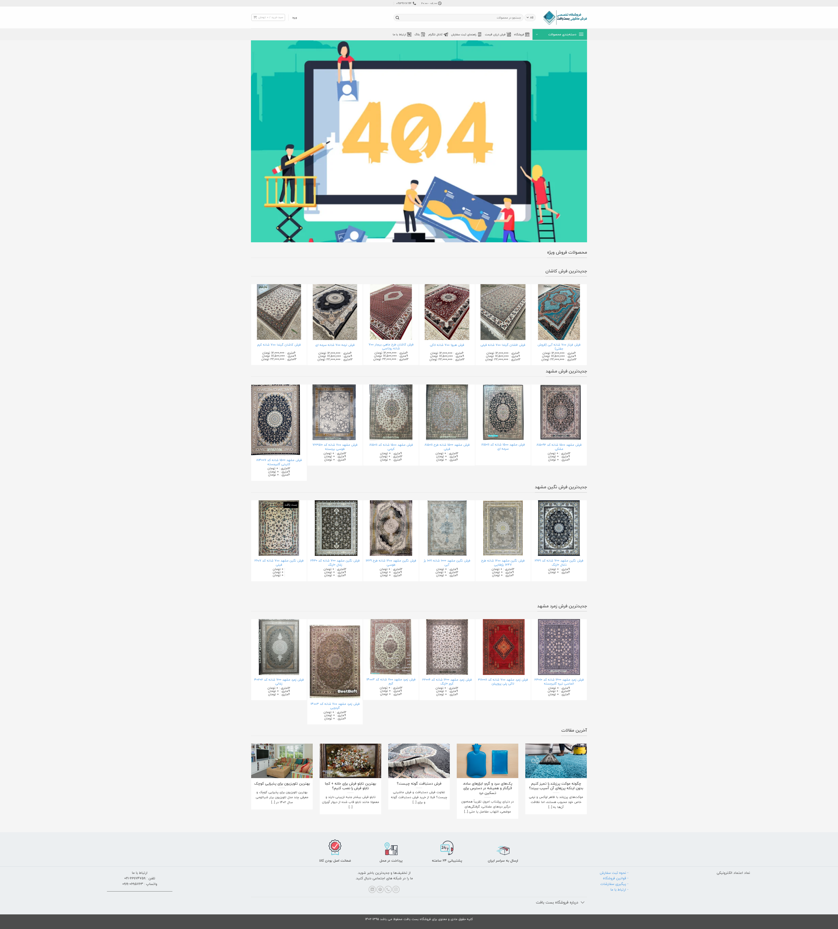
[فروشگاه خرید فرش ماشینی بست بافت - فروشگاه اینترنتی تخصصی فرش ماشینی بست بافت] (565, 17)
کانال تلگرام (435, 34)
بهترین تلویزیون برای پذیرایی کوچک (282, 783)
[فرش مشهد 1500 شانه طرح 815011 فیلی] (447, 412)
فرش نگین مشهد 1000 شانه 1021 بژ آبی (447, 563)
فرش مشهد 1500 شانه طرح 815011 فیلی (447, 447)
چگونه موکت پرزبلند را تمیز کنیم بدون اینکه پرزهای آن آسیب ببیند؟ (556, 786)
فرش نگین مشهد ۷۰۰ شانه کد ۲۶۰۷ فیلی (279, 563)
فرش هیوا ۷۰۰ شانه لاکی (447, 345)
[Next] (253, 324)
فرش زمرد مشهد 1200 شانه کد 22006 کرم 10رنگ (447, 682)
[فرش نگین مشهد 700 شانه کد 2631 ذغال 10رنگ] (559, 528)
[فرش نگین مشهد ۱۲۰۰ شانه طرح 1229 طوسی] (391, 528)
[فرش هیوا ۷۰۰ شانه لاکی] (447, 312)
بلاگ (417, 34)
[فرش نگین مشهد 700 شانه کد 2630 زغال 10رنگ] (335, 528)
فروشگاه (519, 34)
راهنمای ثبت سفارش (464, 34)
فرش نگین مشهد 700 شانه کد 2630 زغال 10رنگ (335, 563)
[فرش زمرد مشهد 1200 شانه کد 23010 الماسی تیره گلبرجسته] (559, 647)
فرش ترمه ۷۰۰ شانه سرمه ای (335, 345)
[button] (294, 17)
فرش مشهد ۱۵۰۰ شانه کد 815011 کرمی (391, 447)
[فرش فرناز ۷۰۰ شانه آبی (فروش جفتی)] (559, 312)
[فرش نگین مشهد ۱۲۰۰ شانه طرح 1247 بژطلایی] (503, 528)
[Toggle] (583, 903)
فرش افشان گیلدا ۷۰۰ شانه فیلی (503, 345)
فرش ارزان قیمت (495, 34)
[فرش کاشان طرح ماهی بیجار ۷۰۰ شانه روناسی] (391, 312)
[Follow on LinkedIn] (372, 889)
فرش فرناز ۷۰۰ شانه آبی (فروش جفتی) (558, 347)
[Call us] (388, 889)
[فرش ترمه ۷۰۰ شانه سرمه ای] (335, 312)
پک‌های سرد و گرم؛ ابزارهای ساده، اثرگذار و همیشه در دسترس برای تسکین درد (487, 788)
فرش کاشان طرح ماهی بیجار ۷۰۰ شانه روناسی (391, 347)
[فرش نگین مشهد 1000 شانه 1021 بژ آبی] (447, 528)
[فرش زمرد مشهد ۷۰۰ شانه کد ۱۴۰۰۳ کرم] (391, 647)
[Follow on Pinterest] (380, 889)
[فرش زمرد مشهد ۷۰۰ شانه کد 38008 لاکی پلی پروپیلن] (503, 647)
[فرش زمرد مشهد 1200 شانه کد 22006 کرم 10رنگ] (447, 647)
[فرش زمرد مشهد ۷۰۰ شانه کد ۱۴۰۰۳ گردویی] (335, 659)
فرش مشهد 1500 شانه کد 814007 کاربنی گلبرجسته (279, 462)
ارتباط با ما (399, 34)
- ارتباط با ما (619, 889)
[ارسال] (397, 17)
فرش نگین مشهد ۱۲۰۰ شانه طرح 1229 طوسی (391, 563)
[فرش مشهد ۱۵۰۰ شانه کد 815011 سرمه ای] (503, 412)
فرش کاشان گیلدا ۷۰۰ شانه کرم (279, 345)
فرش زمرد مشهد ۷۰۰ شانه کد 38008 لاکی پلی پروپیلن (503, 682)
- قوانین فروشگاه (615, 878)
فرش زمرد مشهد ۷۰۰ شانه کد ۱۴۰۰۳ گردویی (335, 706)
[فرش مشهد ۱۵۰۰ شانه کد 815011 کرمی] (391, 412)
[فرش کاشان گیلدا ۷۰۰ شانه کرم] (279, 312)
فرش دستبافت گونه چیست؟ (419, 783)
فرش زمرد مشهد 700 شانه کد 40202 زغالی (279, 682)
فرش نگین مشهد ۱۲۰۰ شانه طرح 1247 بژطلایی (503, 563)
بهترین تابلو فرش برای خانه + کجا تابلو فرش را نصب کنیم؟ (350, 786)
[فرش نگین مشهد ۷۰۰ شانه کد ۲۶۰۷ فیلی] (279, 528)
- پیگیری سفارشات (614, 884)
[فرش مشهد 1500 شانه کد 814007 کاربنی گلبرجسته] (279, 419)
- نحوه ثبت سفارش (614, 873)
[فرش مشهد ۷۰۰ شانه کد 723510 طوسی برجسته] (335, 412)
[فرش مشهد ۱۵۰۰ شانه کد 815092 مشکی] (559, 412)
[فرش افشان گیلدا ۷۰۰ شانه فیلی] (503, 312)
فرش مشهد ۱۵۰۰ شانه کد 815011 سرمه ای (503, 447)
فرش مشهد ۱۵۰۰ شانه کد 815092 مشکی (559, 447)
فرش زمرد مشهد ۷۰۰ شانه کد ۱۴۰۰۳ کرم (391, 682)
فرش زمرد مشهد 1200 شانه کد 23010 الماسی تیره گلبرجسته (559, 682)
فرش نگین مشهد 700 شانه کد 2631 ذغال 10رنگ (559, 563)
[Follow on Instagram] (396, 889)
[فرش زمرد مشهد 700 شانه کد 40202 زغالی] (279, 647)
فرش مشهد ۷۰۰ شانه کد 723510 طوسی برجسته (335, 447)
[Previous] (584, 324)
